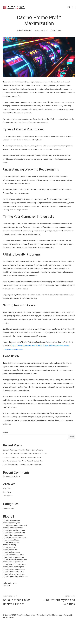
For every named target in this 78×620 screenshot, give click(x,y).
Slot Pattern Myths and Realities (59, 602)
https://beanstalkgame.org (13, 528)
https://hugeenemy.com (11, 523)
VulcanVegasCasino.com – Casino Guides (32, 615)
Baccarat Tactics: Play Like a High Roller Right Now (22, 457)
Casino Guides (56, 31)
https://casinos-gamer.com (13, 562)
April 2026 (7, 492)
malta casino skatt (10, 583)
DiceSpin (6, 585)
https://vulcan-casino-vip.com (14, 574)
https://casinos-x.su (10, 550)
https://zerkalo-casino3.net (13, 572)
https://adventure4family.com (14, 530)
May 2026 (6, 489)
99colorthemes (8, 617)
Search (5, 432)
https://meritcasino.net (11, 520)
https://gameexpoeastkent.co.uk (15, 525)
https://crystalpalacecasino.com (15, 559)
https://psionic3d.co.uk (11, 540)
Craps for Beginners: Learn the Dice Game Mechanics (22, 465)
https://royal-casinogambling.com (15, 576)
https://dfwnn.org (9, 545)
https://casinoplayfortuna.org (13, 555)
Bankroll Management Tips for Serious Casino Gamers (23, 450)
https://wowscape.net (11, 542)
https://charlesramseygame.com (15, 537)
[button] (68, 7)
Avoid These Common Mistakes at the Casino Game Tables (25, 454)
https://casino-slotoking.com (13, 567)
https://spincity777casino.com (14, 564)
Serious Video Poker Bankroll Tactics (16, 602)
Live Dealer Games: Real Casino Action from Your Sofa (23, 461)
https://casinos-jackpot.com (13, 557)
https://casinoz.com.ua (11, 552)
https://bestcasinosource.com (14, 569)
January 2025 (8, 496)
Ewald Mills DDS (25, 31)
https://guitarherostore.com (13, 535)
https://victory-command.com (14, 533)
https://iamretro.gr (9, 547)
